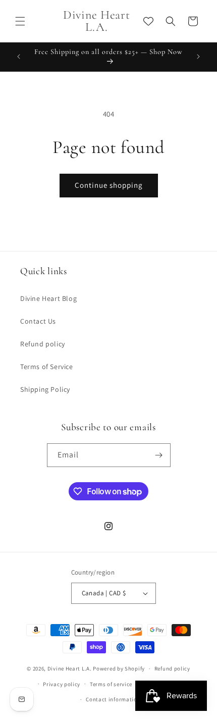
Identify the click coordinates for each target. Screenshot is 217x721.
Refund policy (42, 343)
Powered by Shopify (119, 668)
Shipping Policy (45, 389)
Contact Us (38, 321)
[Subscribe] (159, 455)
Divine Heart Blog (48, 298)
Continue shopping (109, 185)
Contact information (113, 699)
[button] (20, 21)
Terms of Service (46, 366)
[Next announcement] (198, 56)
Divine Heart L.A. (69, 668)
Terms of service (111, 684)
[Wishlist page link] (148, 21)
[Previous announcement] (19, 56)
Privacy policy (61, 684)
